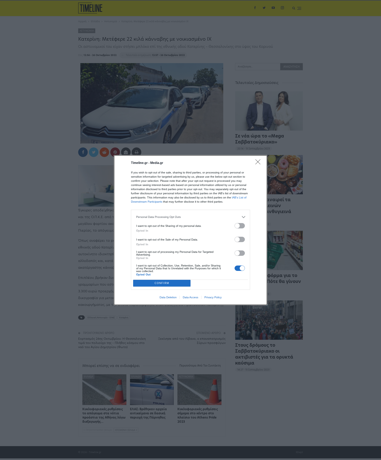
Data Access (190, 297)
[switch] (240, 225)
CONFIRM (162, 283)
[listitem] (190, 217)
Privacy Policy (213, 297)
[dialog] (190, 230)
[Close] (259, 163)
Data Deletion (168, 297)
